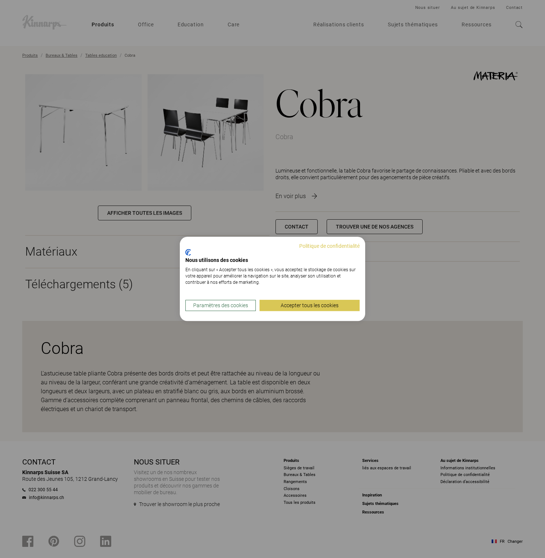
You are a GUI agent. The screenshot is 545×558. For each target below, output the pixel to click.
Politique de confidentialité (329, 246)
